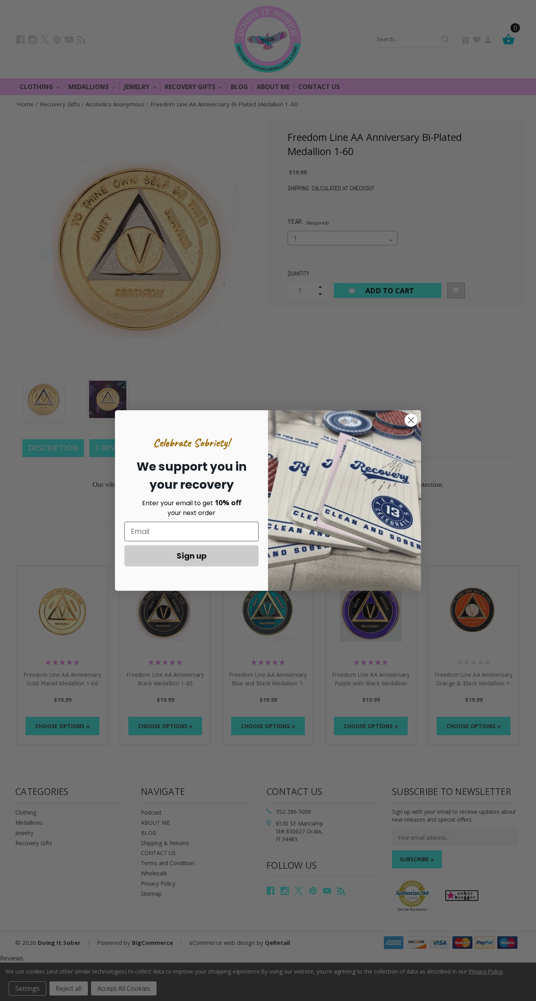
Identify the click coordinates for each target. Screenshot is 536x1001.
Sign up (192, 555)
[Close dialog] (411, 420)
